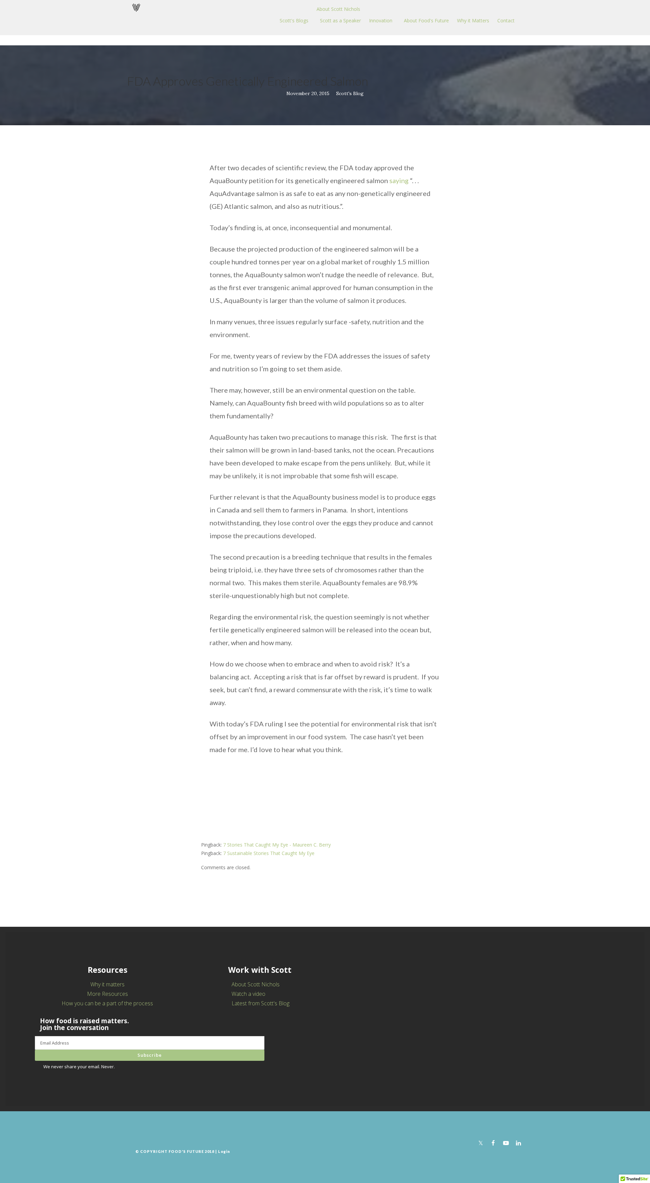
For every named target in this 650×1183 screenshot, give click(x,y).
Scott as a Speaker (340, 20)
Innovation (380, 20)
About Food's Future (426, 20)
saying (399, 180)
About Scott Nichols (338, 9)
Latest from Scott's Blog (260, 1003)
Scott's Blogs (294, 20)
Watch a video (248, 994)
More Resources (107, 994)
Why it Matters (473, 20)
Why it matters (107, 984)
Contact (506, 20)
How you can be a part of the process (107, 1003)
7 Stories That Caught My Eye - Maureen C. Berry (277, 844)
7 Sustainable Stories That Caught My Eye (269, 853)
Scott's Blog (350, 93)
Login (224, 1151)
